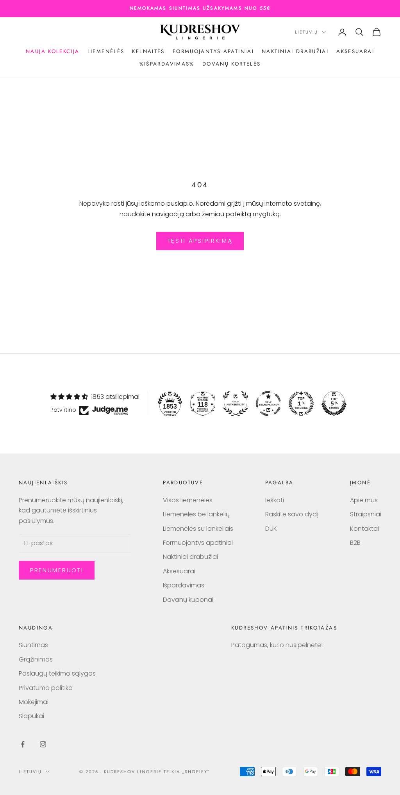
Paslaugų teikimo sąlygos (57, 673)
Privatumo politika (46, 687)
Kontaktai (364, 528)
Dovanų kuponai (188, 599)
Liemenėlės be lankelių (196, 514)
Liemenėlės (106, 51)
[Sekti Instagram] (43, 744)
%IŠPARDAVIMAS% (167, 64)
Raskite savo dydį (291, 514)
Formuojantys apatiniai (213, 51)
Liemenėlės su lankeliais (198, 528)
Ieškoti (274, 500)
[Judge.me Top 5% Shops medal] (333, 403)
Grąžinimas (36, 659)
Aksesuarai (355, 51)
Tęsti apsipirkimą (200, 241)
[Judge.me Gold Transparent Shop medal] (268, 403)
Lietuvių (306, 32)
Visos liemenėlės (187, 500)
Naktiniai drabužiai (295, 51)
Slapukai (31, 715)
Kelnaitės (148, 51)
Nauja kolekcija (53, 51)
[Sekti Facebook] (23, 744)
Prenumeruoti (56, 570)
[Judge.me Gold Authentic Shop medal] (235, 403)
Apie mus (364, 500)
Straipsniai (365, 514)
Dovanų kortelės (231, 64)
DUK (271, 528)
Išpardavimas (183, 585)
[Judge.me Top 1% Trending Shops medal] (301, 403)
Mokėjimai (33, 701)
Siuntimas (33, 644)
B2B (355, 542)
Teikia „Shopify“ (187, 771)
